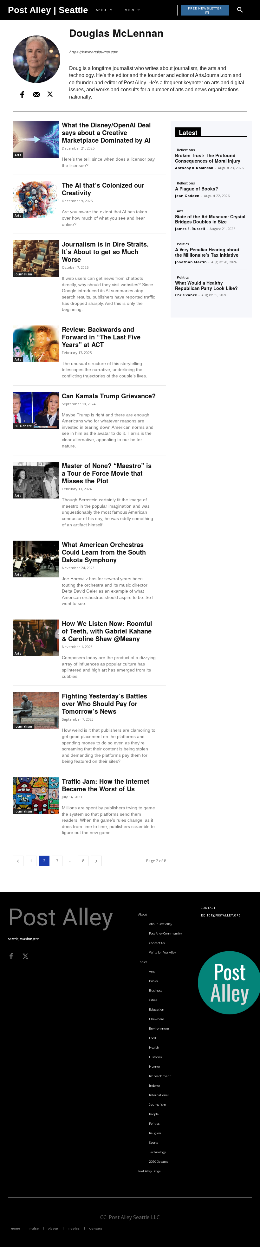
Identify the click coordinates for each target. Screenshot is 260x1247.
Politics (183, 244)
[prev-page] (18, 861)
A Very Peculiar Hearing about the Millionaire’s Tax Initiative (207, 252)
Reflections (186, 150)
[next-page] (96, 861)
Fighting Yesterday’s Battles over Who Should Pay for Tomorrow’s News (104, 703)
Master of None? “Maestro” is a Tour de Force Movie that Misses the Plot (107, 473)
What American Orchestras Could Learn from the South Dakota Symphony (104, 552)
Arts (18, 155)
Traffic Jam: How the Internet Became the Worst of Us (105, 784)
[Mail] (36, 95)
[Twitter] (25, 956)
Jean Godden (187, 195)
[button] (240, 10)
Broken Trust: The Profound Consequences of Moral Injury (207, 158)
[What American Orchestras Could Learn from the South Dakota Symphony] (36, 559)
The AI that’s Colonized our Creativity (103, 188)
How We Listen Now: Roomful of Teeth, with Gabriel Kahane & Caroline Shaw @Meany (107, 631)
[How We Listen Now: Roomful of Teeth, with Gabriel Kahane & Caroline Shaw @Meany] (36, 638)
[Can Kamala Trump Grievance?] (36, 410)
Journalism (23, 274)
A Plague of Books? (196, 188)
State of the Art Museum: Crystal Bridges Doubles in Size (210, 219)
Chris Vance (186, 294)
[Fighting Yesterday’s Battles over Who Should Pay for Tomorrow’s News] (36, 710)
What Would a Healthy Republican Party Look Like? (206, 285)
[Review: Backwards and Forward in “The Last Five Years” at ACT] (36, 343)
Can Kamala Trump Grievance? (109, 395)
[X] (50, 95)
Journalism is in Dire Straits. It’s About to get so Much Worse (105, 251)
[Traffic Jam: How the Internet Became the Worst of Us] (36, 795)
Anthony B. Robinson (194, 167)
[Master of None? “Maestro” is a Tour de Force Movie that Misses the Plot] (36, 480)
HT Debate (23, 426)
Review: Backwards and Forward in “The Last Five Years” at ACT (101, 337)
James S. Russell (190, 228)
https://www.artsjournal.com (93, 52)
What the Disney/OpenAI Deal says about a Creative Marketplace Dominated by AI (106, 132)
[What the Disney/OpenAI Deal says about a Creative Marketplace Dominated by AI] (36, 139)
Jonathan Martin (191, 262)
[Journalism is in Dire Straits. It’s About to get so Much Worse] (36, 258)
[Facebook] (22, 95)
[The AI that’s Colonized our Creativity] (36, 199)
